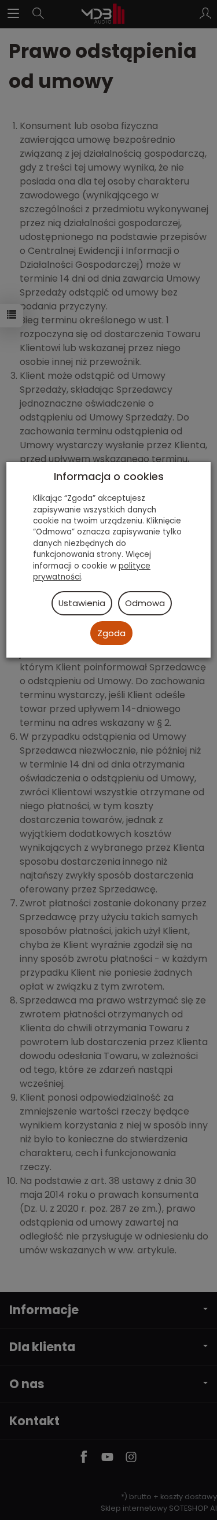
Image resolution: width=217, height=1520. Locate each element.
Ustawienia (81, 603)
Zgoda (111, 633)
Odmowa (145, 603)
